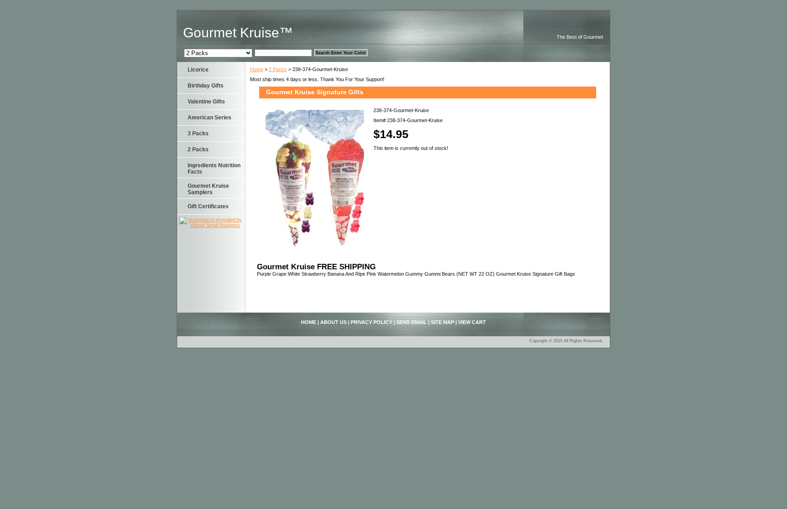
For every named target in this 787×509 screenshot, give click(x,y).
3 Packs (198, 133)
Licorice (198, 70)
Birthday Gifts (206, 85)
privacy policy (371, 322)
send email (411, 322)
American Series (209, 117)
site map (442, 322)
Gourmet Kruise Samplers (208, 189)
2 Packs (278, 69)
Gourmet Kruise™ (238, 32)
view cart (472, 322)
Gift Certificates (208, 206)
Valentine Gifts (206, 101)
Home (256, 69)
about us (333, 322)
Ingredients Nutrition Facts (214, 168)
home (308, 322)
